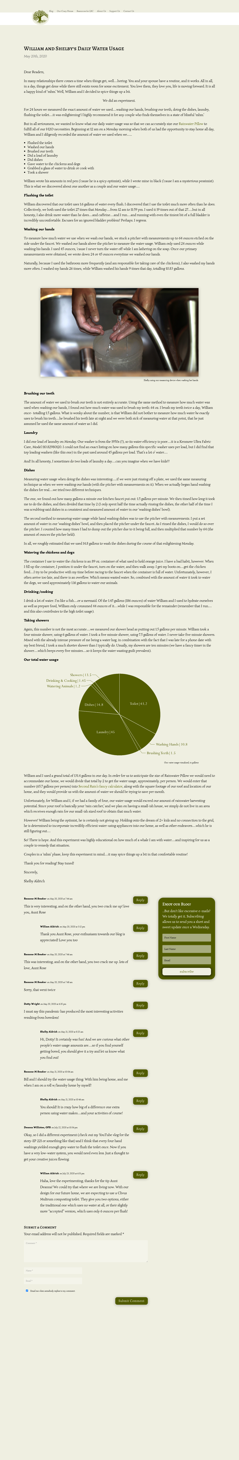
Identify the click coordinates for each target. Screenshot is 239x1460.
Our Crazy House (65, 11)
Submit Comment (132, 1301)
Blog (51, 11)
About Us (101, 11)
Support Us (114, 11)
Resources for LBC (85, 11)
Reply (140, 900)
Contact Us (128, 11)
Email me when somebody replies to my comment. (52, 1291)
